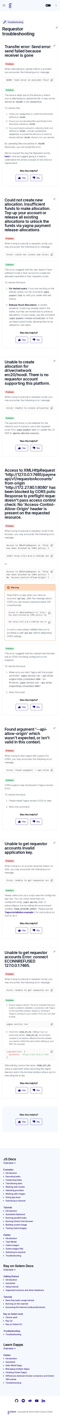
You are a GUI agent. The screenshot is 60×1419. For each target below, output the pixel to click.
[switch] (48, 5)
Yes (24, 177)
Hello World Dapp (14, 1365)
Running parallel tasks (16, 1218)
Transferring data (14, 1183)
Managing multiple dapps (18, 1369)
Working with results (15, 1187)
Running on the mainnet (17, 1304)
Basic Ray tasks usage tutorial (20, 1300)
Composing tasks (14, 1180)
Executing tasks (13, 1176)
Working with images (15, 1194)
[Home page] (10, 5)
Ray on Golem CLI (14, 1324)
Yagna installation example (19, 912)
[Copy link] (57, 27)
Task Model (11, 1242)
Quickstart (10, 1283)
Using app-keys (13, 1197)
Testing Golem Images (16, 1228)
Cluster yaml (11, 1317)
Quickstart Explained (15, 1214)
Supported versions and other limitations (25, 1290)
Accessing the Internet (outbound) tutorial (25, 1307)
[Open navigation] (4, 5)
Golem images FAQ (14, 1248)
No (38, 177)
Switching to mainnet (15, 1201)
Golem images (12, 1245)
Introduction (11, 1173)
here (7, 156)
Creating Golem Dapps (16, 1372)
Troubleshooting (13, 1255)
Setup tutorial (12, 1286)
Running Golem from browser (19, 1221)
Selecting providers (15, 1190)
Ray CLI (9, 1321)
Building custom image (16, 1225)
